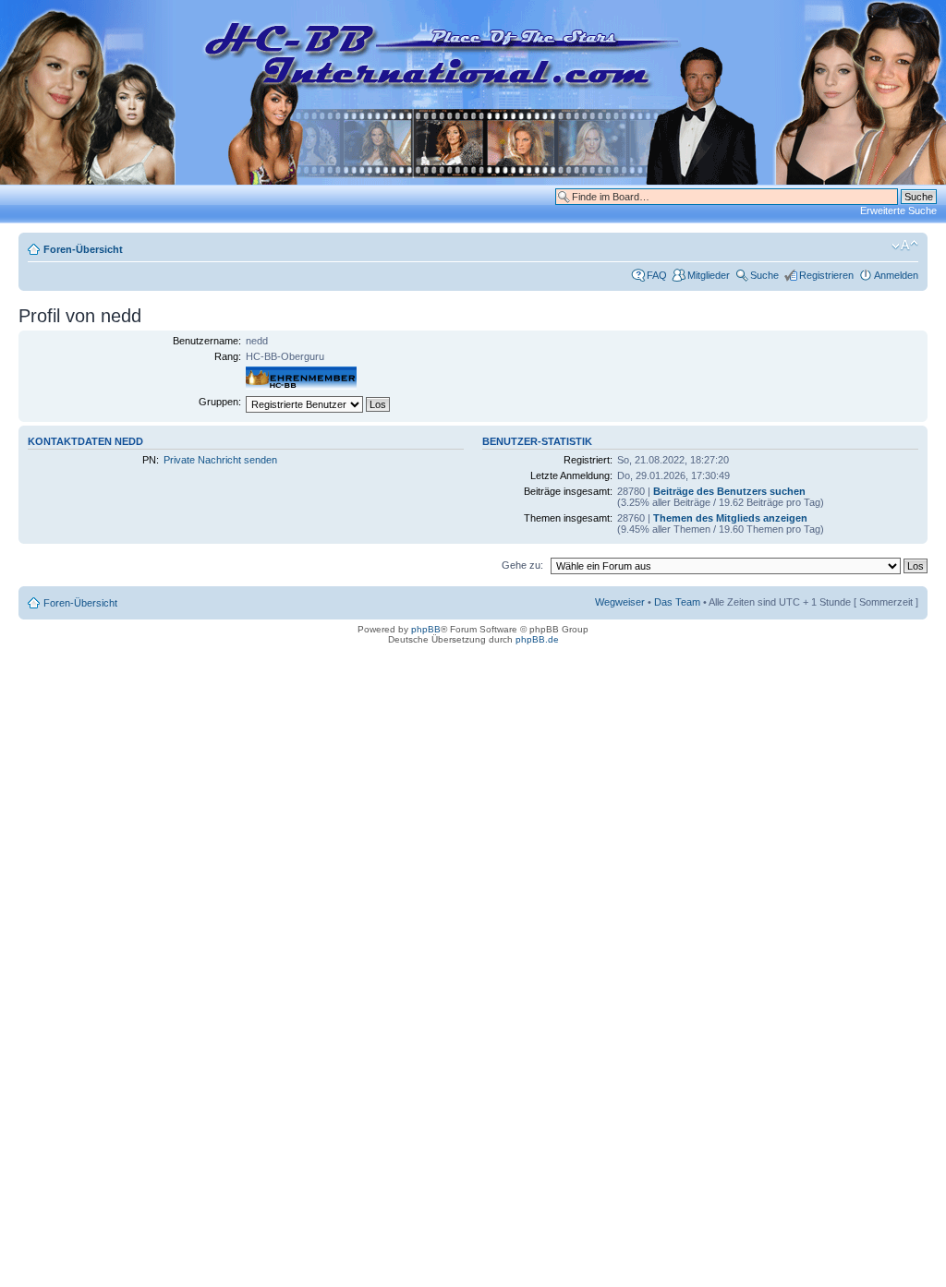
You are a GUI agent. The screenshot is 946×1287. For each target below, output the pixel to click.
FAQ (657, 275)
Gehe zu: (522, 565)
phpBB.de (537, 639)
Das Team (677, 601)
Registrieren (826, 275)
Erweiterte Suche (898, 210)
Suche (764, 275)
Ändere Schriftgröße (904, 245)
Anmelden (896, 275)
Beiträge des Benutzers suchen (729, 491)
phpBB (426, 629)
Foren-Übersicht (83, 249)
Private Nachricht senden (220, 459)
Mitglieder (708, 275)
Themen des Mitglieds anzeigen (730, 517)
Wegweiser (620, 601)
